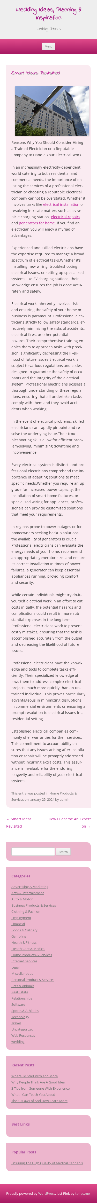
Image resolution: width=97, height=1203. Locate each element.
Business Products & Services (33, 905)
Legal (15, 967)
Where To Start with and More (34, 1076)
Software (18, 1004)
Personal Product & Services (32, 979)
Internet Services (24, 961)
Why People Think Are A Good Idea (38, 1082)
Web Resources (23, 1035)
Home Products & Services (31, 955)
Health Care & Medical (28, 948)
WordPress (46, 1193)
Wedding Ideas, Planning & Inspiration (48, 14)
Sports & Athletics (25, 1010)
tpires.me (82, 1193)
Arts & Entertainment (27, 893)
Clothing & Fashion (25, 911)
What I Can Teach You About (33, 1094)
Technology (20, 1017)
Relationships (21, 998)
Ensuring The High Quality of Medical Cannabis (47, 1163)
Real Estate (19, 992)
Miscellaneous (22, 973)
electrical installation (61, 204)
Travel (16, 1023)
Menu (49, 46)
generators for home (37, 223)
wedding (18, 1041)
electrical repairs (65, 216)
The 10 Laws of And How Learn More (39, 1100)
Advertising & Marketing (29, 886)
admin (65, 799)
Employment (21, 917)
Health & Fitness (23, 942)
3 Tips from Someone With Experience (40, 1088)
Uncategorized (22, 1029)
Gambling (18, 936)
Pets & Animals (22, 986)
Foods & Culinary (24, 930)
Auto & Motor (22, 899)
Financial (18, 924)
